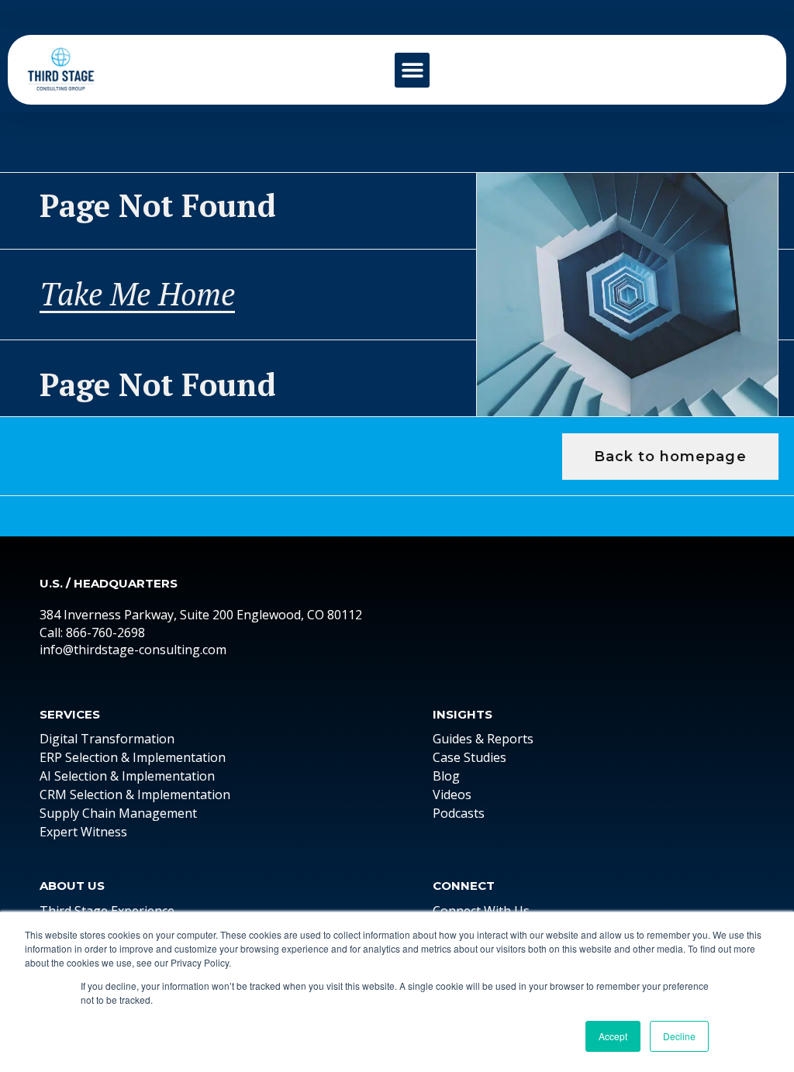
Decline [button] (679, 1036)
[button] (412, 70)
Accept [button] (613, 1036)
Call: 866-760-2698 (92, 632)
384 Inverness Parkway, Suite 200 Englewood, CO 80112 (201, 614)
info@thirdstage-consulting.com (133, 649)
